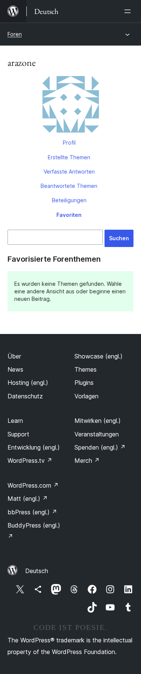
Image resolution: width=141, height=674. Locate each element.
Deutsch (36, 571)
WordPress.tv (30, 460)
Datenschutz (25, 396)
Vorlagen (86, 396)
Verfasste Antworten (69, 171)
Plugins (84, 382)
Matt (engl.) (28, 498)
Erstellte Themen (69, 157)
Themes (85, 369)
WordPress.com (33, 485)
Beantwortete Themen (69, 186)
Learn (15, 420)
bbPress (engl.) (32, 512)
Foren (15, 34)
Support (18, 434)
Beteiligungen (69, 200)
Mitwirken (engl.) (97, 420)
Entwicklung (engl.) (34, 447)
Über (14, 356)
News (15, 369)
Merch (87, 460)
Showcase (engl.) (98, 356)
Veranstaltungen (96, 434)
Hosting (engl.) (28, 382)
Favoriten (69, 215)
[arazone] (70, 106)
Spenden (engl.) (100, 447)
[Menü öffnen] (129, 11)
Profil (69, 142)
